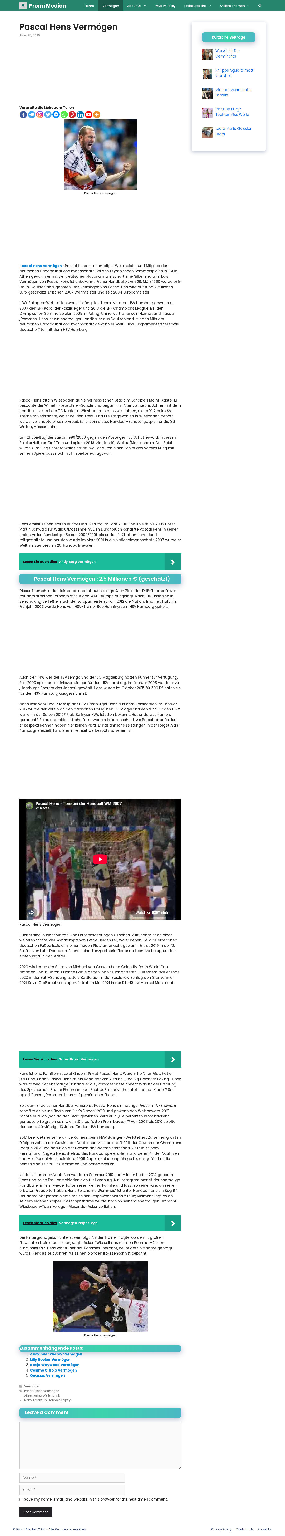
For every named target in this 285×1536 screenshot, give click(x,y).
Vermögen (110, 6)
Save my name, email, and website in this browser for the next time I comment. (96, 1499)
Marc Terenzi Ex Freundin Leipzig (47, 1400)
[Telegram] (31, 114)
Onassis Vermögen (47, 1375)
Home (89, 6)
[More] (96, 114)
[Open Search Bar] (260, 5)
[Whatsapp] (64, 114)
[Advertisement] (100, 74)
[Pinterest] (72, 114)
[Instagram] (39, 114)
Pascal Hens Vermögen (40, 265)
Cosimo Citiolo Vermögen (53, 1370)
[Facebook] (23, 114)
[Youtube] (88, 114)
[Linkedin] (80, 114)
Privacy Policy (165, 6)
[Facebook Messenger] (56, 114)
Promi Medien (47, 5)
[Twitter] (48, 114)
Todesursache (195, 6)
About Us (134, 6)
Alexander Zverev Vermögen (56, 1354)
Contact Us (244, 1529)
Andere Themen (232, 6)
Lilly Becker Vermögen (50, 1359)
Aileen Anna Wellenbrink (42, 1395)
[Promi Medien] (23, 5)
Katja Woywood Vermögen (54, 1364)
